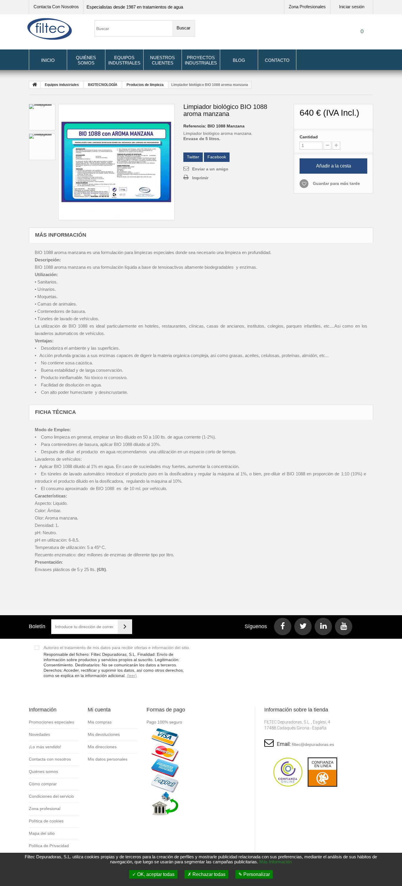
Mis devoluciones (104, 734)
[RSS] (323, 626)
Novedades (39, 734)
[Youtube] (343, 626)
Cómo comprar (43, 784)
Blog (239, 60)
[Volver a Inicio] (34, 85)
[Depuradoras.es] (49, 29)
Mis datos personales (107, 759)
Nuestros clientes (162, 60)
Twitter (193, 157)
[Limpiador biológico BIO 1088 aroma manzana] (116, 162)
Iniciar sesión (351, 6)
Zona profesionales (307, 6)
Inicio (48, 60)
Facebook (216, 157)
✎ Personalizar (254, 874)
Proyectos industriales (201, 60)
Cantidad (309, 137)
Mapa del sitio (42, 833)
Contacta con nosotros (56, 6)
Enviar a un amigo (210, 169)
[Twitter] (303, 626)
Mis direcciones (102, 746)
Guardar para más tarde (336, 183)
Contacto (277, 60)
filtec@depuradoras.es (313, 744)
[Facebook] (282, 626)
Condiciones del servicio (51, 796)
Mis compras (100, 722)
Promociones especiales (51, 722)
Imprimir (200, 177)
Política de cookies (46, 821)
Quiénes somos (86, 60)
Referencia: (194, 126)
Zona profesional (44, 808)
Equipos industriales (124, 60)
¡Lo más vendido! (45, 746)
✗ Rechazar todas (206, 874)
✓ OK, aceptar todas (153, 874)
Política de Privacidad (49, 845)
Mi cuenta (99, 710)
